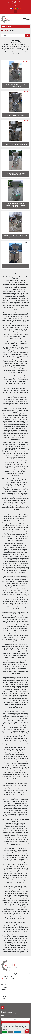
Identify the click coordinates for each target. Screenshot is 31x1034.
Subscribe (16, 1022)
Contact (3, 998)
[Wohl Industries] (9, 965)
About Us (3, 996)
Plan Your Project (5, 991)
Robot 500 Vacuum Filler (15, 115)
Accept (5, 1031)
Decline (10, 1031)
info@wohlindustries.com (16, 3)
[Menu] (24, 19)
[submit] (27, 35)
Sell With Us (4, 989)
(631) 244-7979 (16, 1)
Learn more (17, 1031)
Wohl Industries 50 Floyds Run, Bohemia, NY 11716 (17, 974)
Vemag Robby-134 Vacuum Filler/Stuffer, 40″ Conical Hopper (15, 205)
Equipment (4, 987)
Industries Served (6, 994)
